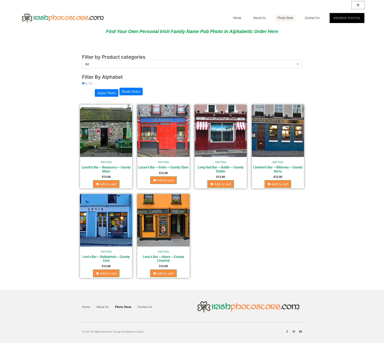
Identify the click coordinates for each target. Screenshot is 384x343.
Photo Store (285, 18)
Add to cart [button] (108, 184)
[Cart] (357, 5)
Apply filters (106, 93)
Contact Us (312, 18)
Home (237, 18)
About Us (259, 18)
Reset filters (131, 92)
